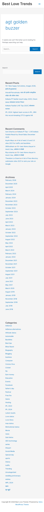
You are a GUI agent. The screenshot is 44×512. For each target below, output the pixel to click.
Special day (9, 455)
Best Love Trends (17, 4)
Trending (8, 469)
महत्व (6, 486)
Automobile (9, 336)
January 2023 (10, 229)
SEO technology (11, 441)
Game (7, 399)
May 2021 (9, 285)
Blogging (8, 354)
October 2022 (10, 232)
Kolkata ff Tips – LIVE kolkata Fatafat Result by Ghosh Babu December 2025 (21, 134)
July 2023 (9, 215)
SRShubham (9, 146)
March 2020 (9, 288)
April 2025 (9, 187)
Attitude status (10, 333)
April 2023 (9, 222)
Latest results (10, 413)
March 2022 (9, 250)
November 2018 (11, 299)
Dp (6, 371)
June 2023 (9, 219)
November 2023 (11, 205)
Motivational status (12, 427)
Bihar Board (9, 347)
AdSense (8, 326)
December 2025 (11, 184)
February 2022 (10, 253)
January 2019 (10, 295)
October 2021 (10, 267)
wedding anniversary (13, 476)
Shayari (8, 448)
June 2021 (9, 281)
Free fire (8, 395)
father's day (9, 388)
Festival (8, 392)
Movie (7, 430)
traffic (7, 465)
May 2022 (9, 243)
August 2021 (9, 274)
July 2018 (8, 306)
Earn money (9, 374)
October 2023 (10, 208)
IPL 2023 (8, 406)
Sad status (9, 437)
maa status (9, 423)
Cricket (8, 368)
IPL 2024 (8, 409)
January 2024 (10, 198)
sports (7, 458)
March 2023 (9, 225)
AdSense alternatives (13, 329)
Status (7, 462)
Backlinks (8, 340)
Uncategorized (10, 472)
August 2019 (10, 292)
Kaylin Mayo (9, 140)
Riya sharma (9, 152)
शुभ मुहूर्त (7, 490)
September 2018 (11, 302)
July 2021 (8, 278)
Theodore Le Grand (12, 158)
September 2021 (11, 271)
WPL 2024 (9, 483)
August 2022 (10, 239)
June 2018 (9, 309)
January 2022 (10, 257)
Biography (9, 350)
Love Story (9, 420)
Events (7, 381)
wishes (7, 479)
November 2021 (11, 264)
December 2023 (11, 201)
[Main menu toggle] (39, 4)
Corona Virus (10, 364)
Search (5, 68)
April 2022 (9, 246)
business (8, 357)
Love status (9, 416)
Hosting (8, 402)
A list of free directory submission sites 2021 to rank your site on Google (21, 161)
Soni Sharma (10, 132)
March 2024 (9, 191)
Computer (9, 361)
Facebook (9, 385)
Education (9, 378)
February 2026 (10, 180)
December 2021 (11, 260)
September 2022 (11, 236)
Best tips (8, 343)
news (7, 434)
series (7, 444)
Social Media (10, 451)
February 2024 (10, 194)
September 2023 (11, 211)
